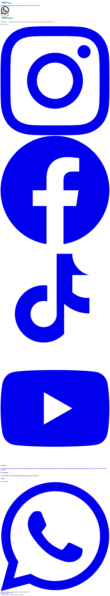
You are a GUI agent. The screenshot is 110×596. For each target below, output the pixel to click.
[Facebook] (55, 244)
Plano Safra (3, 475)
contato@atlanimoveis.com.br (8, 592)
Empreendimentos (30, 468)
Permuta (37, 475)
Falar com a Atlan (5, 14)
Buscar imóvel (7, 468)
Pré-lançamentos (45, 468)
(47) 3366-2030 (4, 481)
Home (2, 5)
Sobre (34, 5)
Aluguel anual (13, 468)
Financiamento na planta (29, 475)
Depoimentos (79, 468)
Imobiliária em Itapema (58, 468)
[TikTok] (55, 353)
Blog (32, 5)
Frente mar (20, 5)
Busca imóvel (7, 5)
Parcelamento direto (19, 475)
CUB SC (91, 468)
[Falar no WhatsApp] (55, 590)
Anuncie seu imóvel (98, 468)
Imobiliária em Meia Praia (70, 468)
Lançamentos (38, 468)
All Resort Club (13, 5)
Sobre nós (51, 468)
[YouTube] (55, 462)
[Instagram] (55, 134)
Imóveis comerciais (21, 468)
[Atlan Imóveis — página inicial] (7, 4)
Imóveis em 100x (27, 5)
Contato (38, 5)
